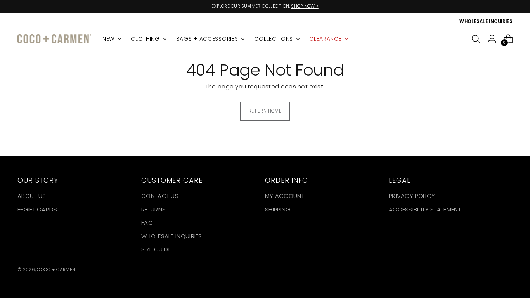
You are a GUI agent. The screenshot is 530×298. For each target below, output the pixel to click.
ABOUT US (31, 196)
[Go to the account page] (492, 39)
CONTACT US (159, 196)
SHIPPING (277, 209)
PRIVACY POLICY (412, 196)
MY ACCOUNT (284, 196)
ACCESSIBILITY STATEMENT (425, 209)
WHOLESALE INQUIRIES (171, 236)
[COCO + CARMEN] (54, 39)
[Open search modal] (475, 39)
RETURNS (153, 209)
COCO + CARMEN (56, 270)
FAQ (147, 222)
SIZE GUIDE (156, 249)
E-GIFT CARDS (37, 209)
